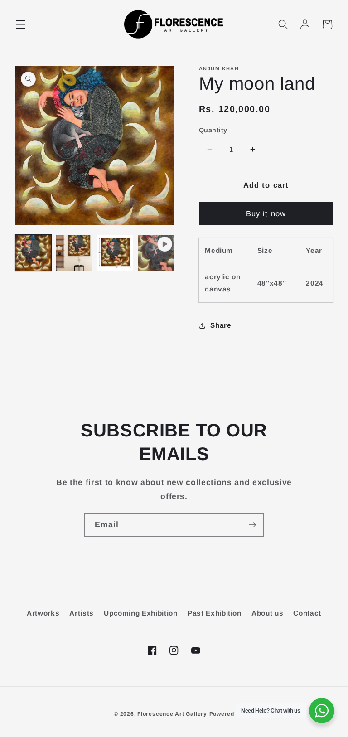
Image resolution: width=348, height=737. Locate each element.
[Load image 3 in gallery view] (115, 253)
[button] (21, 24)
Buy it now (266, 213)
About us (267, 613)
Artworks (43, 613)
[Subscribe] (252, 525)
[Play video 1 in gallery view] (156, 253)
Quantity (213, 130)
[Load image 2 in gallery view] (74, 253)
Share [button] (220, 325)
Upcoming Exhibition (141, 613)
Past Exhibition (215, 613)
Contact (307, 613)
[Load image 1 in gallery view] (33, 253)
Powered (221, 714)
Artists (81, 613)
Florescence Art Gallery (172, 714)
